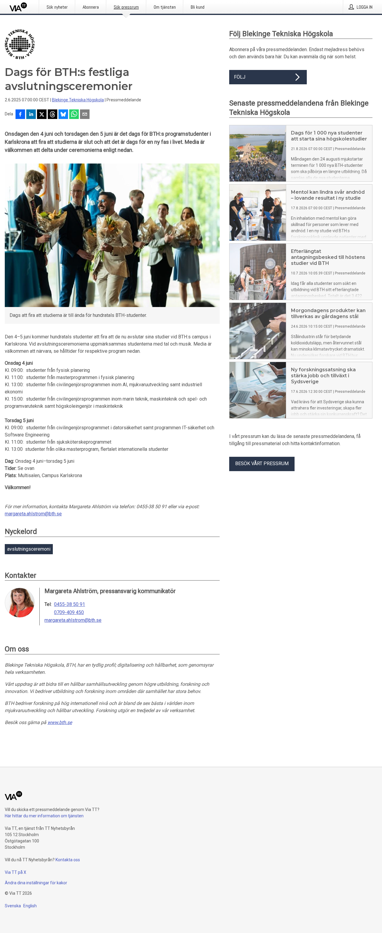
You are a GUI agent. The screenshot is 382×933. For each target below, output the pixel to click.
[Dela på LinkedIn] (31, 114)
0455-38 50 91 (69, 604)
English (30, 905)
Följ (239, 77)
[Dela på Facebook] (20, 114)
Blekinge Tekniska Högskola (78, 99)
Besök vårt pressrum (262, 463)
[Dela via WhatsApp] (74, 114)
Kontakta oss (68, 859)
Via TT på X (15, 872)
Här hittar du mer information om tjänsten (44, 815)
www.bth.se (59, 722)
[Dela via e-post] (85, 114)
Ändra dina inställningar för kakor (36, 882)
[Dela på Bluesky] (63, 114)
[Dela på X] (42, 114)
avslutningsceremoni (28, 549)
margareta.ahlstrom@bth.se (33, 514)
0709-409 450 (69, 612)
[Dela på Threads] (52, 114)
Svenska (13, 905)
